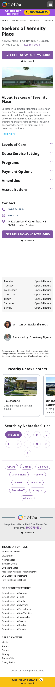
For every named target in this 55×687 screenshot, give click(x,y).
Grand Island (19, 474)
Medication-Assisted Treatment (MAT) (20, 571)
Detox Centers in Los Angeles (16, 617)
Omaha (11, 466)
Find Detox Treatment (16, 588)
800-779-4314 (34, 527)
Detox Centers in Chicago (14, 621)
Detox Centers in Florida (13, 601)
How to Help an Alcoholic (14, 579)
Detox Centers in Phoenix (14, 629)
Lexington (37, 490)
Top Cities (13, 434)
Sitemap (6, 654)
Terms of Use (8, 658)
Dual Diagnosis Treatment (14, 575)
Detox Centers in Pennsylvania (16, 609)
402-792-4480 (28, 55)
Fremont (38, 474)
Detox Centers (19, 20)
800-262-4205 (38, 12)
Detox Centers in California (14, 593)
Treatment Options (15, 546)
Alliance (27, 498)
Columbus (35, 482)
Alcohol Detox (8, 559)
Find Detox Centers (11, 551)
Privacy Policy (8, 662)
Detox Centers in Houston (14, 625)
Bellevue (43, 466)
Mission (5, 642)
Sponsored (14, 14)
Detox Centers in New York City (17, 613)
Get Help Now (13, 11)
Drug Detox (7, 555)
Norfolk (18, 482)
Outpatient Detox (10, 567)
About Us (6, 646)
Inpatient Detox (9, 563)
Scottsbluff (18, 490)
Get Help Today (25, 680)
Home (5, 20)
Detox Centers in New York (15, 604)
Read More (8, 133)
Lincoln (27, 466)
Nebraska (34, 20)
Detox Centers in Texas (13, 596)
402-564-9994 (31, 44)
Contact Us (7, 650)
